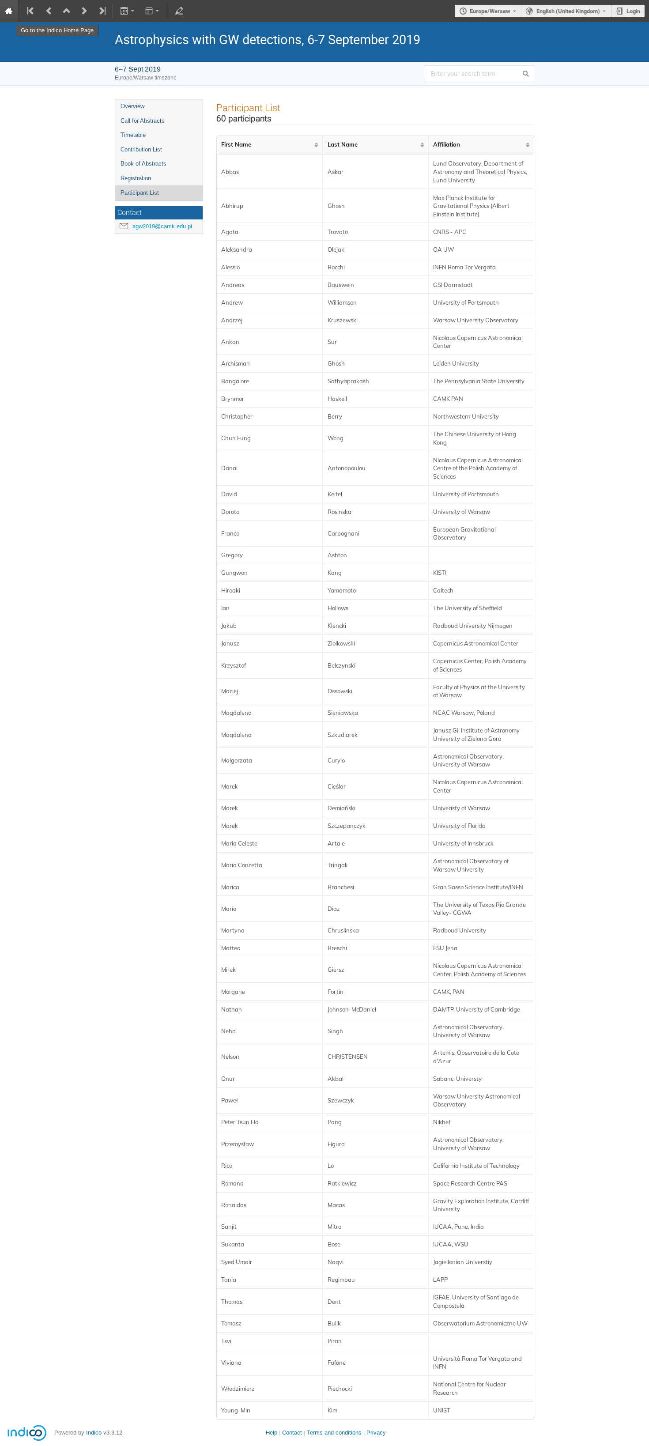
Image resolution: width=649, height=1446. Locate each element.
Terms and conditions (334, 1432)
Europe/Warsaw (490, 11)
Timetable (133, 135)
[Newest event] (101, 11)
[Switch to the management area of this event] (179, 11)
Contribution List (141, 149)
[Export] (127, 11)
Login (633, 11)
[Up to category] (66, 11)
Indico (94, 1432)
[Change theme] (153, 11)
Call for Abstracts (143, 120)
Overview (132, 106)
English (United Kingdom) (568, 11)
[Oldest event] (31, 11)
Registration (136, 178)
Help (271, 1432)
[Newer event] (84, 11)
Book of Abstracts (143, 163)
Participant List (140, 192)
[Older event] (49, 11)
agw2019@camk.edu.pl (162, 226)
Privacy (376, 1432)
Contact (292, 1432)
